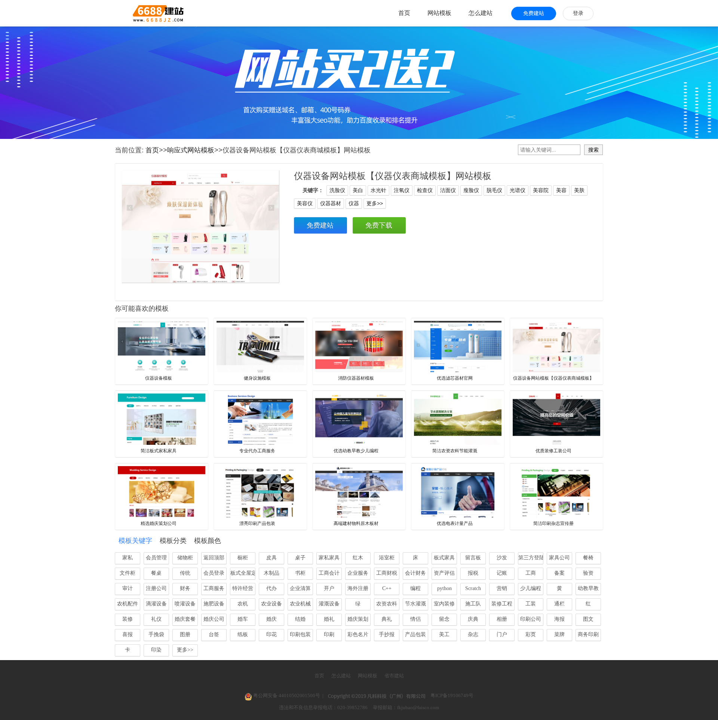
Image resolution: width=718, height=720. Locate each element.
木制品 (271, 573)
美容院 (541, 190)
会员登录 (213, 573)
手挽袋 (156, 634)
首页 (404, 13)
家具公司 (559, 557)
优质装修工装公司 (553, 450)
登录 (578, 13)
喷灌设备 (185, 604)
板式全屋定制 (242, 573)
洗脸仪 (337, 190)
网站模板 (439, 13)
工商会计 (329, 573)
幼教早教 (588, 588)
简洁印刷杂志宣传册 (553, 523)
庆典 (473, 619)
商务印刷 (588, 634)
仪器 (354, 203)
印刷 (329, 634)
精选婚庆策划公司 (159, 523)
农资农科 (386, 604)
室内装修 (444, 604)
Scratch (473, 588)
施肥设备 (213, 604)
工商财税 (386, 573)
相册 (502, 619)
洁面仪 (448, 190)
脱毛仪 (494, 190)
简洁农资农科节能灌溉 (454, 450)
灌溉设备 (329, 604)
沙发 (502, 557)
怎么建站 (481, 13)
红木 (358, 557)
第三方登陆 (530, 557)
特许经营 (242, 588)
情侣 (415, 619)
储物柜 (185, 557)
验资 (588, 573)
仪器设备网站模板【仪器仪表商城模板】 (553, 378)
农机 (242, 604)
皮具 (271, 557)
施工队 (473, 604)
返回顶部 (213, 557)
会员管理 (156, 557)
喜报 (127, 634)
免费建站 (533, 13)
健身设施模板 (257, 378)
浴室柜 (387, 557)
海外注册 (357, 588)
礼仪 (156, 619)
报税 (473, 573)
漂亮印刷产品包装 (257, 523)
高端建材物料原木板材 (356, 523)
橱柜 (242, 557)
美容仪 (305, 203)
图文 (588, 619)
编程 (415, 588)
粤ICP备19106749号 (451, 695)
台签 (214, 634)
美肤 (579, 190)
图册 (185, 634)
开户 (329, 588)
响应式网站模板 (190, 150)
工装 (530, 604)
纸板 (242, 634)
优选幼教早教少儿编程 (356, 450)
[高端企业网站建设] (140, 13)
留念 (444, 619)
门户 (502, 634)
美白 (358, 190)
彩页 (530, 634)
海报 (559, 619)
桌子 (300, 557)
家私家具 (329, 557)
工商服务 (213, 588)
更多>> (374, 203)
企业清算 (300, 588)
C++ (387, 588)
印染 (156, 650)
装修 (127, 619)
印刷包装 (300, 634)
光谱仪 (517, 190)
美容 (561, 190)
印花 (271, 634)
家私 (127, 557)
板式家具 (444, 557)
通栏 (559, 604)
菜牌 (559, 634)
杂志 (473, 634)
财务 (185, 588)
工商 (530, 573)
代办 (271, 588)
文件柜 (127, 573)
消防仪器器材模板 (356, 378)
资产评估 (444, 573)
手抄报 (387, 634)
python (444, 588)
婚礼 (329, 619)
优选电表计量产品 (455, 523)
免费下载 (378, 225)
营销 (502, 588)
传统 (185, 573)
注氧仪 (401, 190)
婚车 (242, 619)
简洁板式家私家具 (159, 450)
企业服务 (357, 573)
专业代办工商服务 (257, 450)
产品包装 (415, 634)
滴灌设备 (156, 604)
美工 (444, 634)
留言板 (473, 557)
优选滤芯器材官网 (455, 378)
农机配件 (127, 604)
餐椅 (588, 557)
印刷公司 (530, 619)
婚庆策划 (357, 619)
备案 (559, 573)
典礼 (386, 619)
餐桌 (156, 573)
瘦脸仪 (471, 190)
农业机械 (300, 604)
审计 (127, 588)
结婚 (300, 619)
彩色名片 (357, 634)
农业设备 (271, 604)
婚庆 (271, 619)
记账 (502, 573)
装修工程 (501, 604)
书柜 (300, 573)
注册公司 (156, 588)
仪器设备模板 (158, 378)
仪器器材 (330, 203)
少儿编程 (530, 588)
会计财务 (415, 573)
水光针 (378, 190)
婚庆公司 (213, 619)
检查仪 (425, 190)
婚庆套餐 (185, 619)
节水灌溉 (415, 604)
